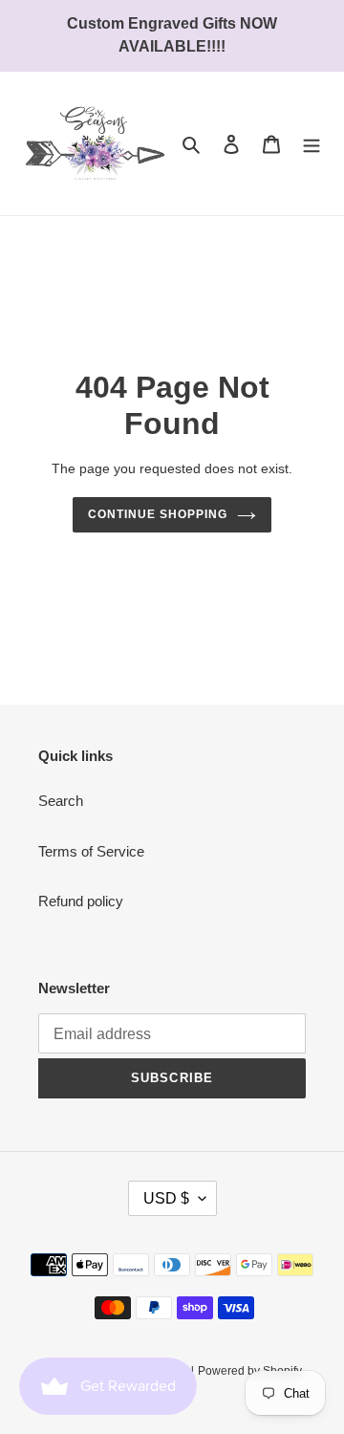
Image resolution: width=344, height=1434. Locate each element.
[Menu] (311, 143)
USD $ (166, 1198)
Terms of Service (91, 851)
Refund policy (80, 901)
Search (60, 801)
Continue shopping (157, 514)
